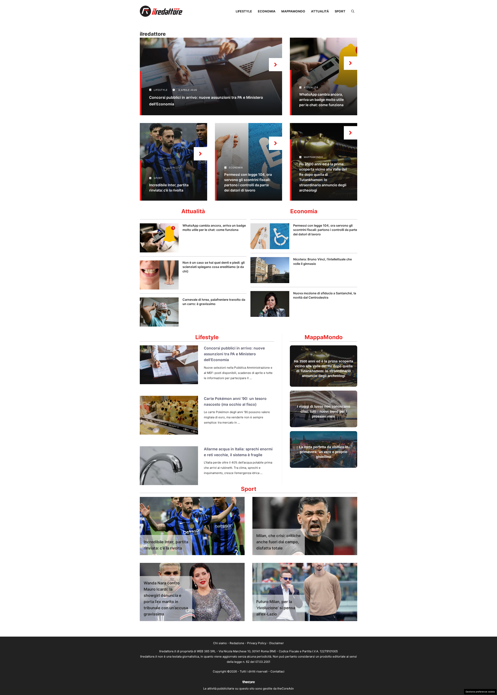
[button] (352, 11)
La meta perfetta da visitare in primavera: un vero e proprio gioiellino (323, 452)
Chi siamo (220, 643)
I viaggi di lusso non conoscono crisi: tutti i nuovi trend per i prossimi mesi (323, 411)
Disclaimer (276, 643)
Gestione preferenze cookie (480, 691)
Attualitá (320, 11)
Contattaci (277, 671)
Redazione (237, 643)
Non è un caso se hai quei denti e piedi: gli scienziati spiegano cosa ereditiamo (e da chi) (213, 267)
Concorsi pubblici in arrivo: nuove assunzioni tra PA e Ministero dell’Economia (234, 354)
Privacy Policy (256, 643)
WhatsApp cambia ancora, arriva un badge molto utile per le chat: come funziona (321, 99)
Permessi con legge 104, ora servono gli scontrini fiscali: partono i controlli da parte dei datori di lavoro (325, 230)
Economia (266, 11)
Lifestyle (244, 11)
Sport (340, 11)
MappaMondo (293, 11)
